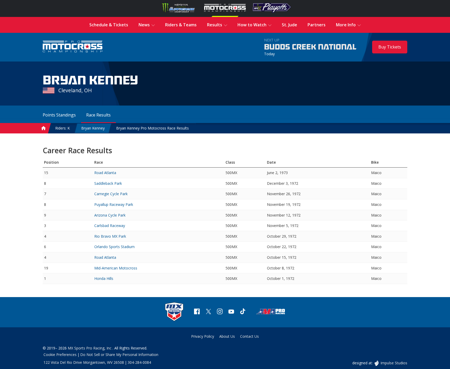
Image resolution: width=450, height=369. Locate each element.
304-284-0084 (139, 362)
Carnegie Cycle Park (111, 193)
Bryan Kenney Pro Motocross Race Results (152, 128)
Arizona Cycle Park (110, 215)
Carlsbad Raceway (109, 225)
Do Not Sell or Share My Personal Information (119, 354)
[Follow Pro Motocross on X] (208, 312)
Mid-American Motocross (115, 268)
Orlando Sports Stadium (114, 246)
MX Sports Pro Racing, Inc (90, 348)
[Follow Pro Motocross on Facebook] (197, 312)
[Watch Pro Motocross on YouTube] (231, 312)
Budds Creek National (310, 47)
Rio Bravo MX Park (110, 236)
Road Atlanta (105, 172)
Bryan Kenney (93, 128)
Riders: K (62, 128)
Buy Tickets (389, 47)
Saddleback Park (108, 183)
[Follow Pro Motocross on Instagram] (220, 312)
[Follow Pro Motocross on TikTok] (242, 312)
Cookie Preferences (60, 354)
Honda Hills (103, 278)
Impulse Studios (393, 362)
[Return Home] (73, 47)
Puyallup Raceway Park (113, 204)
